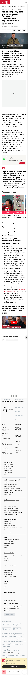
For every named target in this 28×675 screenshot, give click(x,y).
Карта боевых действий (10, 484)
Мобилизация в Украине (11, 500)
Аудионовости (8, 472)
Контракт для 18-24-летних (11, 508)
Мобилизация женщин (10, 506)
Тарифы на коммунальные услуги (13, 527)
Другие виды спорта (9, 592)
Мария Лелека (9, 23)
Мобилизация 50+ (8, 504)
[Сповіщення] (26, 2)
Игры (16, 452)
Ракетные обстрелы (9, 482)
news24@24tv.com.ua (7, 401)
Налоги (6, 530)
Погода (6, 475)
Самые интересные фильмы (11, 539)
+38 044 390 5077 (19, 401)
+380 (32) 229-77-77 (10, 652)
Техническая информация (18, 436)
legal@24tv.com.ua (20, 653)
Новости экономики (10, 519)
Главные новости (8, 464)
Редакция (4, 427)
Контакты (17, 438)
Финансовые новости (9, 525)
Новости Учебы (9, 553)
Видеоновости (8, 470)
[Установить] (14, 663)
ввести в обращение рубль (14, 290)
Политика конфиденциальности (7, 444)
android (6, 624)
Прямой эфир (7, 468)
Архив (16, 447)
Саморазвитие (8, 563)
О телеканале (5, 433)
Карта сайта (18, 450)
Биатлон (6, 590)
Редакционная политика (5, 430)
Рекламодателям (6, 438)
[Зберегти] (24, 30)
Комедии (6, 545)
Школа (6, 558)
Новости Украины (12, 6)
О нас (3, 424)
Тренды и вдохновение (10, 576)
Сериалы (6, 547)
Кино (5, 537)
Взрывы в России (8, 492)
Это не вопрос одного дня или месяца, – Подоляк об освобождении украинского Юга (22, 6)
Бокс (5, 583)
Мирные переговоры (9, 486)
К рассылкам (9, 614)
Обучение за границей (10, 565)
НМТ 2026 (6, 560)
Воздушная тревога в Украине (12, 488)
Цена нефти (7, 521)
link (15, 407)
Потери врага (7, 494)
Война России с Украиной (12, 480)
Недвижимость (8, 570)
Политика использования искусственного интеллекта (5, 449)
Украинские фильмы (9, 541)
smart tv (6, 629)
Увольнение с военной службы (12, 502)
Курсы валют (7, 523)
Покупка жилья (8, 574)
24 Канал (4, 6)
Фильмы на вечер (9, 543)
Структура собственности (18, 445)
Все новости (8, 462)
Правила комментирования (19, 432)
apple (17, 624)
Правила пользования (7, 441)
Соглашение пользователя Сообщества (18, 428)
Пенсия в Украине (9, 532)
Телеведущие (5, 435)
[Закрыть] (25, 660)
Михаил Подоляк (13, 26)
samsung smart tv (17, 629)
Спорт (6, 582)
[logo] (7, 2)
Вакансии (17, 441)
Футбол (6, 586)
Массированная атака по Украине (13, 490)
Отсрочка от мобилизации (11, 510)
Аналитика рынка (8, 572)
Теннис (6, 588)
